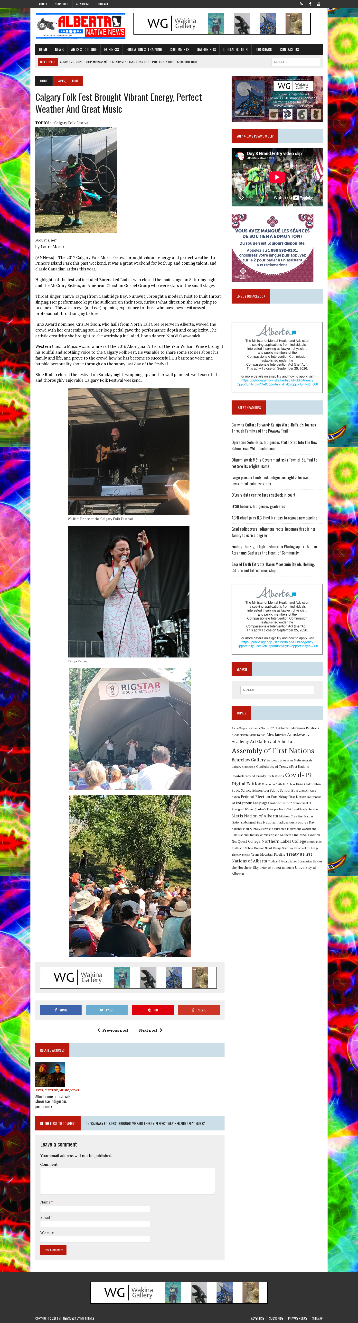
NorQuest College (246, 841)
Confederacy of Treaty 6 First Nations (282, 767)
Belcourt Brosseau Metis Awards (289, 760)
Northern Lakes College (284, 841)
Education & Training (144, 49)
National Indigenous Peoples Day (289, 822)
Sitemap (317, 1318)
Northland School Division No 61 (252, 848)
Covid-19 (298, 774)
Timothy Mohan (241, 854)
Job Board (263, 49)
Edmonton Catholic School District (283, 784)
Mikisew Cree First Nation (296, 816)
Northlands (314, 841)
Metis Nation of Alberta (255, 816)
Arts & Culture (84, 49)
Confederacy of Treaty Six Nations (258, 776)
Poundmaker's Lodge (306, 848)
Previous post (115, 1030)
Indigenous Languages (252, 803)
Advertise (82, 4)
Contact (102, 4)
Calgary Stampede (243, 766)
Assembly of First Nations (273, 750)
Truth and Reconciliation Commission (290, 861)
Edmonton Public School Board (276, 790)
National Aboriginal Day (247, 822)
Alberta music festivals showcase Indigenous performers (52, 1101)
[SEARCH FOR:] (296, 61)
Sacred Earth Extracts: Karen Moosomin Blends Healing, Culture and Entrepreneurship (273, 567)
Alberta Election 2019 (264, 728)
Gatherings (206, 49)
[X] (301, 3)
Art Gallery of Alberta (271, 741)
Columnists (179, 49)
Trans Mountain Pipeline (268, 854)
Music (64, 1090)
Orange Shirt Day (283, 848)
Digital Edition (235, 49)
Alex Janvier (276, 734)
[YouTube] (319, 3)
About (43, 4)
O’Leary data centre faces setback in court (263, 495)
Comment (49, 1164)
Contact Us (289, 49)
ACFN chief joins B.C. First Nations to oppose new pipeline (274, 518)
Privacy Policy (297, 1318)
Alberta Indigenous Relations (298, 728)
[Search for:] (277, 690)
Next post (148, 1030)
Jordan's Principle (266, 809)
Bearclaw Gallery (249, 760)
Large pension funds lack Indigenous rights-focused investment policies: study (271, 480)
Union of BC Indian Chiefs (277, 868)
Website (47, 1232)
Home (43, 49)
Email (45, 1217)
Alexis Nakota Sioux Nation (248, 735)
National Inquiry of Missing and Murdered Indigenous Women (279, 835)
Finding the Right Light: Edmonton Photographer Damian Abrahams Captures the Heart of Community (274, 550)
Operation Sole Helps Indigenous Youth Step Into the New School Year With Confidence (274, 445)
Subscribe (62, 4)
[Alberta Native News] (80, 26)
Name (45, 1202)
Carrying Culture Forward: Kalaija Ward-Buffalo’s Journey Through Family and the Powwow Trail (274, 428)
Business (111, 49)
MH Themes (87, 1318)
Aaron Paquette (241, 728)
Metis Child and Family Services (299, 809)
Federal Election (255, 796)
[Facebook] (310, 3)
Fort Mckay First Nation (288, 797)
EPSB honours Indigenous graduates (258, 506)
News (59, 49)
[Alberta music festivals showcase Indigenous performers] (50, 1083)
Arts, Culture (46, 1090)
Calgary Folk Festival (72, 122)
